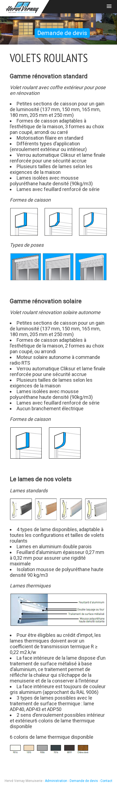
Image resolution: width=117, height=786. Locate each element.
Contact (106, 781)
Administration (56, 781)
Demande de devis (62, 33)
